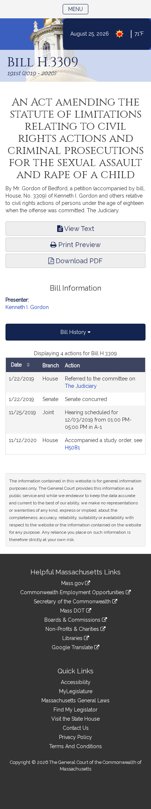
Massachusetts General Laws (75, 700)
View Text (78, 228)
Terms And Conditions (75, 746)
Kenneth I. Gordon (27, 307)
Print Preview (78, 245)
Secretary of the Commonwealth (73, 601)
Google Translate (73, 647)
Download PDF (78, 261)
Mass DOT (73, 611)
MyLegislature (75, 691)
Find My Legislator (75, 710)
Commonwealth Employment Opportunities (73, 592)
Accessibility (76, 682)
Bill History (74, 332)
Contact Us (76, 728)
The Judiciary (81, 386)
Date (17, 365)
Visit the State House (75, 719)
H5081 (72, 448)
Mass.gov (73, 583)
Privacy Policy (75, 737)
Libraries (73, 638)
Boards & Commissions (73, 620)
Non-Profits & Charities (72, 629)
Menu (78, 9)
